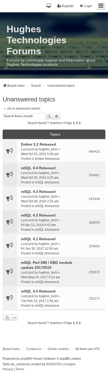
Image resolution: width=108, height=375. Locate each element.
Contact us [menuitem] (33, 349)
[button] (49, 6)
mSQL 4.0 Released (38, 291)
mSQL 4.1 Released (38, 239)
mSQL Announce (47, 182)
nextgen (70, 364)
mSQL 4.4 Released (38, 168)
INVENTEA (54, 364)
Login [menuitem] (88, 6)
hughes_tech (48, 149)
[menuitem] (8, 369)
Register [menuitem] (68, 6)
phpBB (25, 359)
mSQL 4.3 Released (38, 191)
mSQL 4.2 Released (38, 215)
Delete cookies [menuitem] (58, 349)
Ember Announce (47, 159)
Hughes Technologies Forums (37, 40)
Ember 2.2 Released (38, 144)
